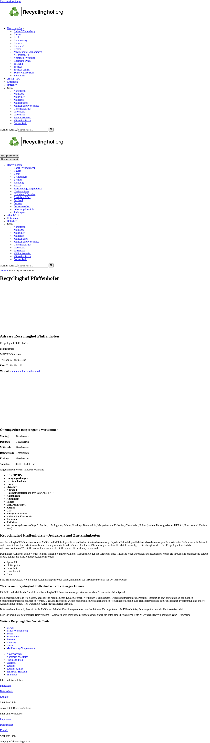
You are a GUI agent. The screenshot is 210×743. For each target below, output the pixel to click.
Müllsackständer (22, 117)
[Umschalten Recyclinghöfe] (56, 165)
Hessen (17, 49)
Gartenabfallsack (22, 108)
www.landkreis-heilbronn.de (26, 371)
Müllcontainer (21, 102)
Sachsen (18, 66)
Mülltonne (19, 93)
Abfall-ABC (13, 78)
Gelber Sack (20, 123)
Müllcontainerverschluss (26, 105)
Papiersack (19, 114)
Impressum (5, 685)
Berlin (17, 37)
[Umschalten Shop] (56, 224)
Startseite (4, 270)
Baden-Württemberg (24, 31)
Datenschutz (6, 691)
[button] (23, 28)
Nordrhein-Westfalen (24, 57)
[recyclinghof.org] (41, 22)
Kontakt (4, 696)
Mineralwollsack (22, 120)
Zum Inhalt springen (10, 1)
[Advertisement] (105, 308)
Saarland (18, 63)
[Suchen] (51, 130)
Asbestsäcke (20, 91)
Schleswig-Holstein (24, 72)
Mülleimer (19, 96)
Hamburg (19, 46)
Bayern (17, 34)
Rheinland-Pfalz (22, 60)
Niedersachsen (21, 54)
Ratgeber (12, 84)
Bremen (18, 43)
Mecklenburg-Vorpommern (28, 52)
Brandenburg (20, 40)
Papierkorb (19, 111)
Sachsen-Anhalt (22, 69)
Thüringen (19, 75)
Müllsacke (19, 99)
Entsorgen (12, 81)
